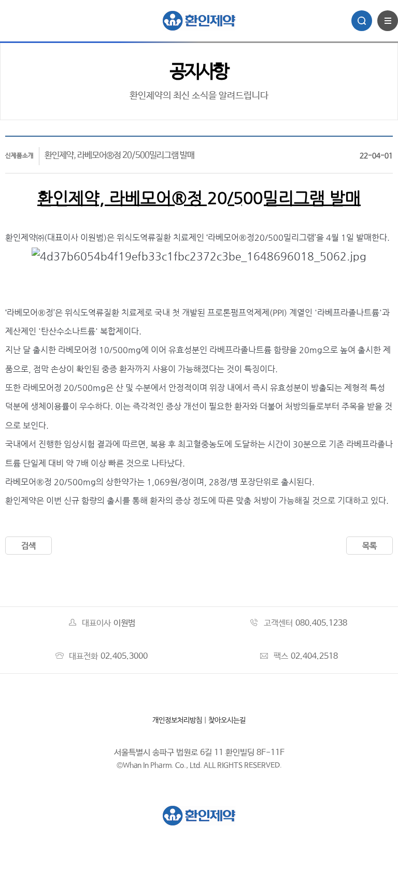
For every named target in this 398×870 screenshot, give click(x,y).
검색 (28, 546)
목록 (369, 546)
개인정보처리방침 (177, 720)
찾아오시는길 (227, 720)
